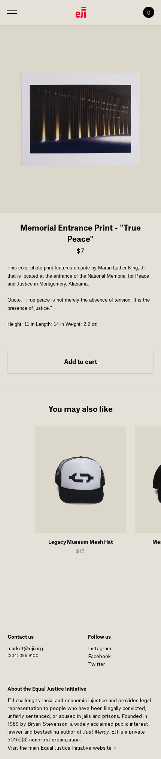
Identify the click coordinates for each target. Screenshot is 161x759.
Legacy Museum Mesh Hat (80, 542)
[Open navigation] (12, 12)
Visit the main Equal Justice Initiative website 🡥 (61, 748)
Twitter (96, 664)
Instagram (99, 648)
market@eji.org (25, 648)
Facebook (99, 656)
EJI (10, 700)
